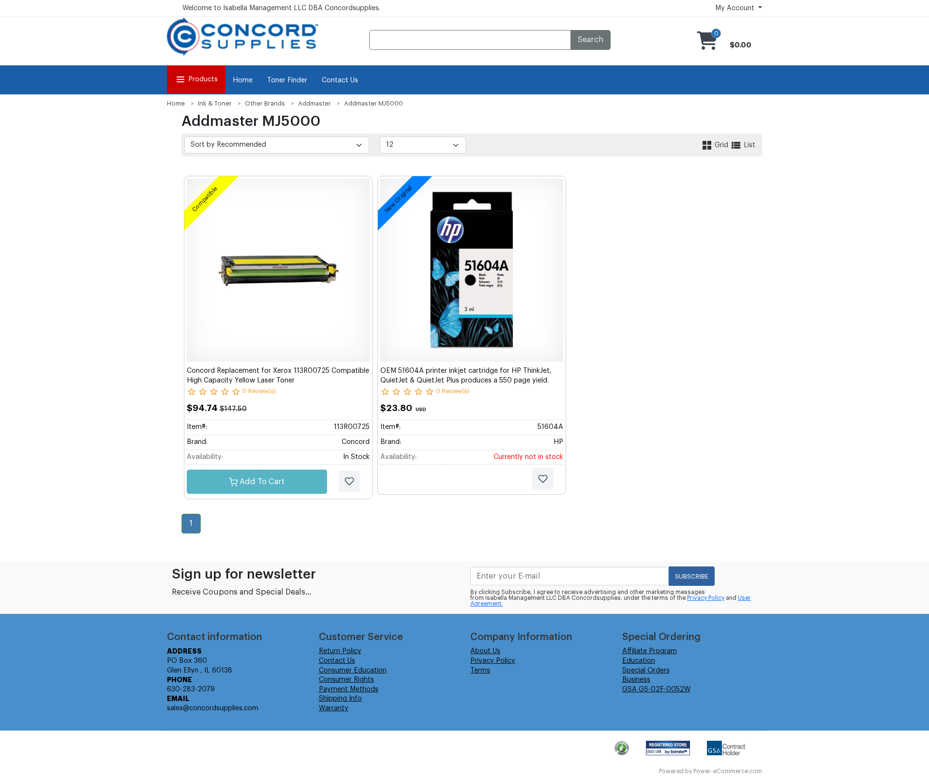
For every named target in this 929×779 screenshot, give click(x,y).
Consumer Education (353, 670)
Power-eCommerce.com (727, 771)
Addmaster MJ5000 (373, 103)
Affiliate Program (649, 651)
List (748, 145)
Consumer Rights (346, 679)
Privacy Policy (705, 598)
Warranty (333, 708)
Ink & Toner (215, 103)
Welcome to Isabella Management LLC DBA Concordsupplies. (281, 8)
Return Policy (340, 651)
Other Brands (265, 103)
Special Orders (646, 670)
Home (243, 80)
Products (203, 79)
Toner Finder (287, 80)
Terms (480, 670)
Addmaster (314, 103)
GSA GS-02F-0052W (656, 689)
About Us (485, 651)
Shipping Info (340, 698)
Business (636, 679)
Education (638, 660)
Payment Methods (348, 689)
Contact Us (340, 80)
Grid (721, 145)
